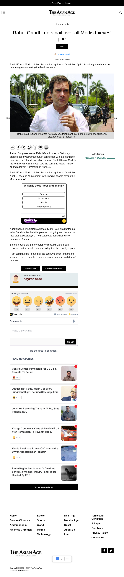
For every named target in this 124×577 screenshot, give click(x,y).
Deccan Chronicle (20, 520)
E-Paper (96, 523)
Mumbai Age (71, 520)
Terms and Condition (97, 517)
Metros (41, 529)
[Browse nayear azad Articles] (15, 278)
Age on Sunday (64, 3)
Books (41, 515)
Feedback (97, 528)
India (62, 47)
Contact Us (97, 537)
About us (69, 529)
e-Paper (53, 3)
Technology (44, 534)
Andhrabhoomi (18, 525)
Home (13, 515)
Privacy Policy (99, 533)
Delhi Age (69, 515)
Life (66, 534)
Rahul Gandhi (31, 269)
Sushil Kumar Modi (53, 269)
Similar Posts (95, 158)
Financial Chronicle (21, 529)
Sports (41, 520)
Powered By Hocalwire (19, 571)
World (40, 525)
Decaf (67, 525)
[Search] (120, 13)
